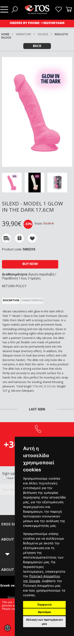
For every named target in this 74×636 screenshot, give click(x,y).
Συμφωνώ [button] (44, 604)
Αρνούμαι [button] (44, 612)
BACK (37, 46)
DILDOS (43, 34)
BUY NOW (30, 264)
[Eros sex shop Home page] (37, 13)
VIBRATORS (24, 34)
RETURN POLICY (14, 286)
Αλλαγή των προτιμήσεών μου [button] (44, 621)
